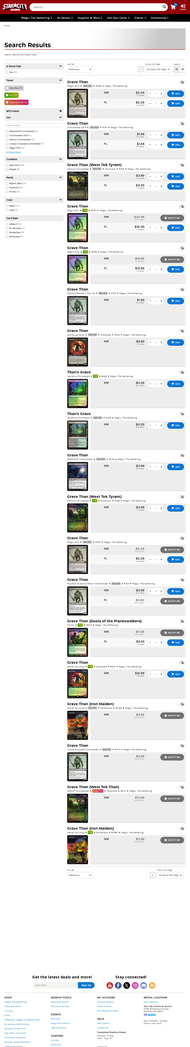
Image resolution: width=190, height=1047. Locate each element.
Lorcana (8, 1011)
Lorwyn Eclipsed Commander (83, 749)
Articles (55, 1040)
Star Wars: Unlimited (15, 1033)
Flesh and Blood (12, 1006)
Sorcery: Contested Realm (17, 1042)
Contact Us (102, 1028)
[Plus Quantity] (161, 93)
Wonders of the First (15, 1028)
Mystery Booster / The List (81, 293)
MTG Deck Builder (60, 1006)
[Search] (164, 7)
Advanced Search (60, 1002)
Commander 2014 (76, 127)
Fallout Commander (78, 169)
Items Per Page (152, 64)
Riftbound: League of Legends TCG (21, 1019)
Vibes (7, 1015)
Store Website (151, 1002)
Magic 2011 (73, 210)
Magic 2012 (73, 86)
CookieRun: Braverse (15, 1037)
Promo (70, 625)
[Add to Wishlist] (182, 82)
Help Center (103, 1023)
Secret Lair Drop (75, 334)
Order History (104, 1006)
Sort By (70, 64)
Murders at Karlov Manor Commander (87, 583)
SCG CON (55, 1019)
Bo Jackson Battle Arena (16, 1024)
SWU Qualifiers (58, 1028)
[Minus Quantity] (150, 93)
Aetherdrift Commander (80, 459)
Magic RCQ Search (60, 1023)
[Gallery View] (183, 69)
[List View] (177, 69)
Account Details (105, 1002)
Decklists (56, 1044)
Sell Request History (107, 1011)
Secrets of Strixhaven (78, 376)
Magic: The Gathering (15, 1002)
